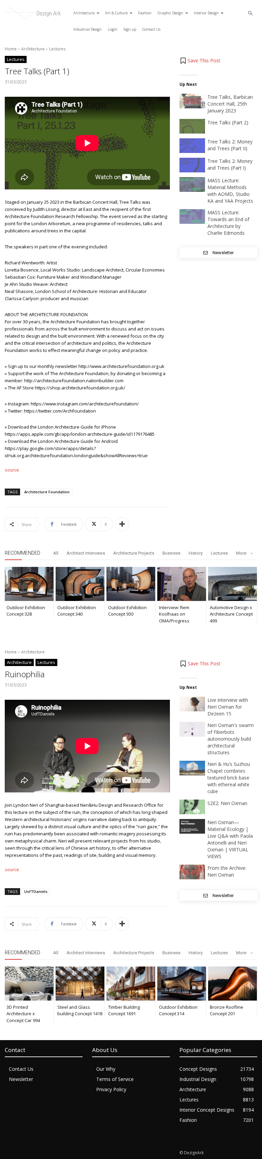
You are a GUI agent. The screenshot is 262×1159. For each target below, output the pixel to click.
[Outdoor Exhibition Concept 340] (80, 584)
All (55, 553)
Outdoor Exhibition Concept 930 (127, 610)
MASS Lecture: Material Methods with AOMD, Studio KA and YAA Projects (230, 190)
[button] (251, 13)
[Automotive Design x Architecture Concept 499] (232, 584)
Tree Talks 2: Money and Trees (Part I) (229, 164)
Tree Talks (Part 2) (227, 122)
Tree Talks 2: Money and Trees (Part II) (229, 145)
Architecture (33, 49)
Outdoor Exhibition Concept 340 (76, 610)
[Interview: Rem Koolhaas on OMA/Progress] (181, 584)
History (196, 553)
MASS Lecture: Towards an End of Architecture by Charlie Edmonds (228, 222)
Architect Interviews (86, 553)
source (12, 470)
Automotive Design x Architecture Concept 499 (231, 614)
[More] (122, 524)
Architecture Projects (133, 553)
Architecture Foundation (47, 491)
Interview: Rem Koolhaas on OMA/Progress (174, 614)
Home (11, 49)
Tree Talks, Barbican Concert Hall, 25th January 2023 (230, 104)
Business (171, 553)
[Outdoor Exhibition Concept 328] (29, 584)
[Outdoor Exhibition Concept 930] (130, 584)
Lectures (57, 49)
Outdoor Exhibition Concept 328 (25, 610)
